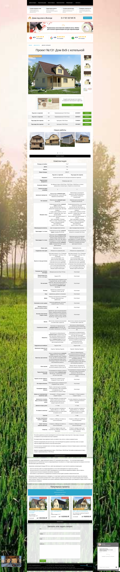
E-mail (41, 538)
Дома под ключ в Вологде (42, 18)
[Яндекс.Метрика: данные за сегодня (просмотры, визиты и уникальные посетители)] (89, 565)
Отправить (42, 560)
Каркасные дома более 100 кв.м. (60, 492)
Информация (69, 2)
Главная (30, 45)
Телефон (41, 533)
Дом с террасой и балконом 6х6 (80, 511)
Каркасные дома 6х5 (60, 490)
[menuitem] (32, 3)
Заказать (87, 113)
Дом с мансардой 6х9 (56, 511)
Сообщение (42, 543)
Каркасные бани (60, 2)
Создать (72, 104)
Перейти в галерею (60, 156)
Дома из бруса (32, 2)
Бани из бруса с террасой (60, 494)
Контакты (78, 2)
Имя (40, 528)
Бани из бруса (51, 2)
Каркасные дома (42, 2)
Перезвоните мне (87, 17)
